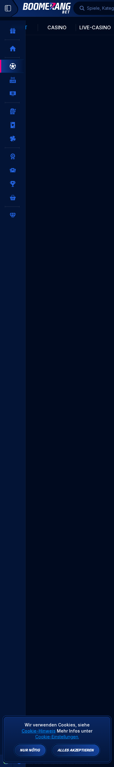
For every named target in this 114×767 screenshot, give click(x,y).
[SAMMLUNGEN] (13, 170)
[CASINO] (13, 111)
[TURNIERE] (13, 183)
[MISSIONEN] (13, 156)
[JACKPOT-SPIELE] (13, 138)
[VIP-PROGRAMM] (13, 215)
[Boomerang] (47, 8)
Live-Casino (95, 27)
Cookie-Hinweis (39, 730)
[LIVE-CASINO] (13, 125)
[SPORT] (13, 66)
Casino (57, 27)
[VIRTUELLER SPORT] (13, 93)
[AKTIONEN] (13, 30)
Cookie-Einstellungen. (57, 736)
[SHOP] (13, 197)
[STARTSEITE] (13, 48)
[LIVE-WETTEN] (13, 79)
